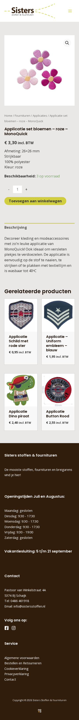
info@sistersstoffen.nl (29, 606)
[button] (67, 43)
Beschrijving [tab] (15, 227)
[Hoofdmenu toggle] (70, 11)
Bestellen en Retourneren (22, 663)
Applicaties (40, 116)
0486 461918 (20, 600)
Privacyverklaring (16, 674)
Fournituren (22, 116)
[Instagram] (13, 628)
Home (8, 116)
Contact (10, 679)
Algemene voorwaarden (21, 658)
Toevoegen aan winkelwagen (35, 200)
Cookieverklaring (16, 668)
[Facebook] (6, 628)
